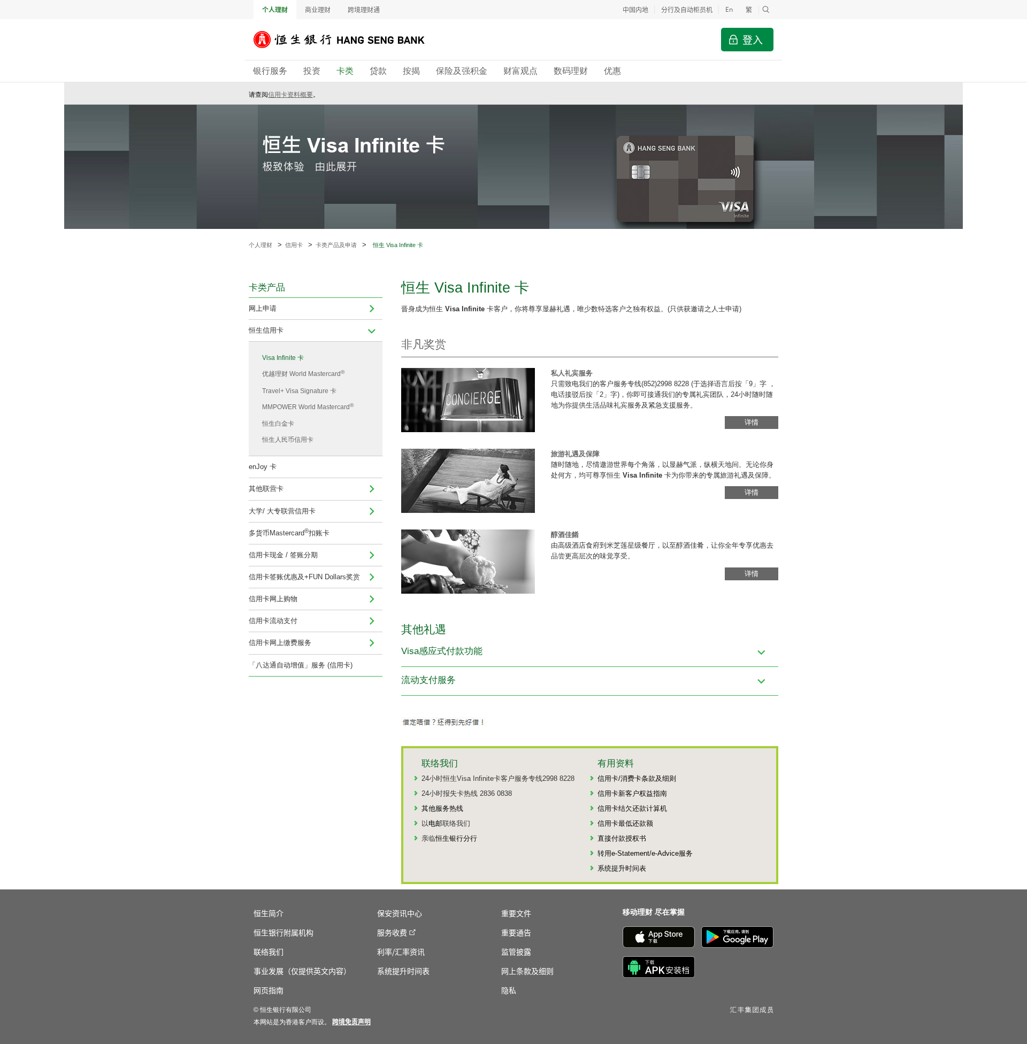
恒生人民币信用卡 (287, 439)
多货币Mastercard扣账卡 (289, 531)
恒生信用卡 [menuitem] (266, 330)
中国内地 (635, 9)
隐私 (508, 990)
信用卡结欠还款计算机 (632, 808)
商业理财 (318, 9)
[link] (351, 1021)
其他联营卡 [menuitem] (266, 489)
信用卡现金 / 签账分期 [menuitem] (283, 555)
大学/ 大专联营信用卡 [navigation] (282, 511)
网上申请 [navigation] (263, 308)
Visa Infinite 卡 (283, 358)
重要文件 (516, 913)
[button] (765, 9)
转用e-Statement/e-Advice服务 (645, 853)
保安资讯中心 (399, 913)
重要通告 (516, 932)
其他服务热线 (442, 808)
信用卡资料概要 (290, 94)
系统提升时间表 (621, 868)
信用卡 (294, 245)
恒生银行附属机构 (283, 932)
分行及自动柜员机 (686, 9)
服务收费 (392, 932)
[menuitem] (371, 308)
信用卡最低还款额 (625, 823)
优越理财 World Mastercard (303, 373)
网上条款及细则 (527, 970)
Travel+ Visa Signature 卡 (299, 391)
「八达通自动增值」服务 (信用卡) (300, 665)
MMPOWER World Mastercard (308, 406)
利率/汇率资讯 (401, 951)
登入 (752, 39)
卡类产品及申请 (336, 245)
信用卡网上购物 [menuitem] (273, 599)
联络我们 (268, 951)
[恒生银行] (347, 39)
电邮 (435, 823)
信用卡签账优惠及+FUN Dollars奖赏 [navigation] (304, 577)
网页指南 (268, 990)
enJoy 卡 (263, 467)
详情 (751, 422)
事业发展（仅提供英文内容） (302, 970)
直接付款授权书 (621, 838)
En (729, 9)
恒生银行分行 (456, 838)
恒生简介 (268, 913)
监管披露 (516, 951)
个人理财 (275, 9)
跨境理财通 (364, 9)
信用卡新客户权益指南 (632, 793)
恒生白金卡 (278, 423)
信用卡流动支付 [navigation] (273, 621)
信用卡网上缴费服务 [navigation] (280, 643)
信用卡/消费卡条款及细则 (636, 778)
